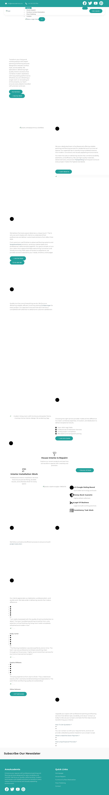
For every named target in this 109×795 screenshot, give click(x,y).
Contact (29, 16)
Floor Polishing (31, 14)
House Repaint (31, 10)
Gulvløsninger (46, 305)
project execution (16, 544)
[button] (77, 727)
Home (28, 8)
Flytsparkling (79, 160)
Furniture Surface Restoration (36, 12)
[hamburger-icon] (85, 8)
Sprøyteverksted (15, 244)
